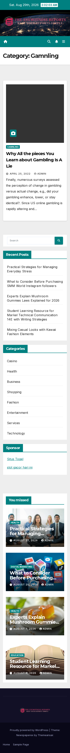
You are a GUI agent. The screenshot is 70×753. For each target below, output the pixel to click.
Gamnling (13, 147)
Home (6, 744)
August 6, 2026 (25, 673)
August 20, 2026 (26, 584)
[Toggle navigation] (63, 42)
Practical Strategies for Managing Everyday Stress (32, 533)
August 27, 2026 (25, 540)
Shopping (14, 392)
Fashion (13, 402)
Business (13, 382)
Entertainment (17, 413)
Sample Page (21, 744)
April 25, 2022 (20, 173)
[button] (49, 41)
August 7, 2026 (25, 628)
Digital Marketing (21, 567)
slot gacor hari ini (19, 467)
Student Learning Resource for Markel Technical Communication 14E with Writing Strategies (32, 315)
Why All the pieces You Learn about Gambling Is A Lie (34, 160)
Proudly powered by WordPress (29, 730)
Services (13, 423)
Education (17, 655)
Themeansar (45, 735)
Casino (12, 361)
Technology (16, 433)
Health (12, 371)
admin (41, 173)
